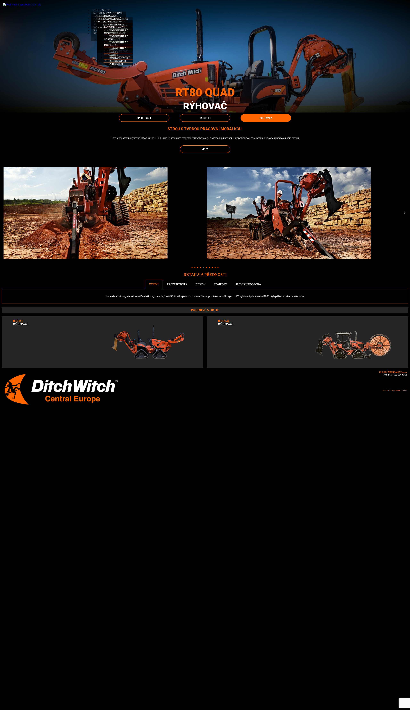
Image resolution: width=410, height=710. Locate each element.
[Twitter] (397, 383)
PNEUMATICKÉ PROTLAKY (109, 20)
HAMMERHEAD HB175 (116, 49)
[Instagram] (390, 383)
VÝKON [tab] (154, 284)
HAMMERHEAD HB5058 (116, 38)
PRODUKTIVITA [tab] (177, 284)
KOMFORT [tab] (220, 284)
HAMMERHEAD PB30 (116, 32)
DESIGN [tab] (200, 284)
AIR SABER (116, 64)
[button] (245, 4)
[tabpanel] (205, 296)
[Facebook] (382, 383)
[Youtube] (405, 383)
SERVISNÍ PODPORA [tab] (248, 284)
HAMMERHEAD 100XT (116, 43)
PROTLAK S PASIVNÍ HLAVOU (114, 26)
